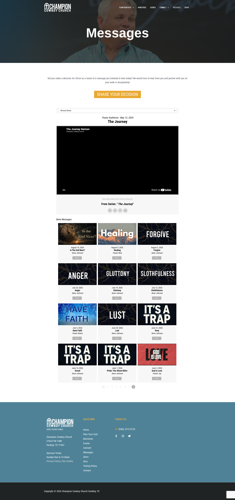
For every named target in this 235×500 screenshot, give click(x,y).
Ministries (142, 7)
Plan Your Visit (125, 7)
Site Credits (67, 461)
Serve (186, 7)
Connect (163, 7)
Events (153, 7)
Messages (177, 7)
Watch (77, 258)
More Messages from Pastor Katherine (117, 199)
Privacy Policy (53, 461)
